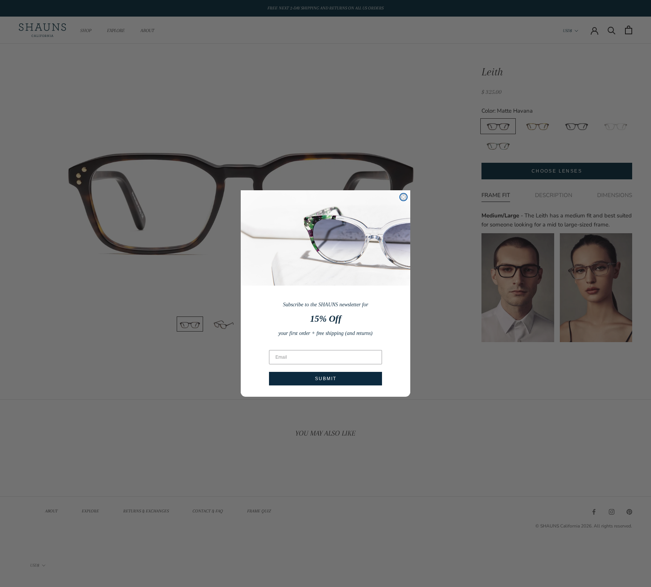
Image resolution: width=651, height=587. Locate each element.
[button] (325, 238)
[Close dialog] (403, 197)
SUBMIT (325, 378)
